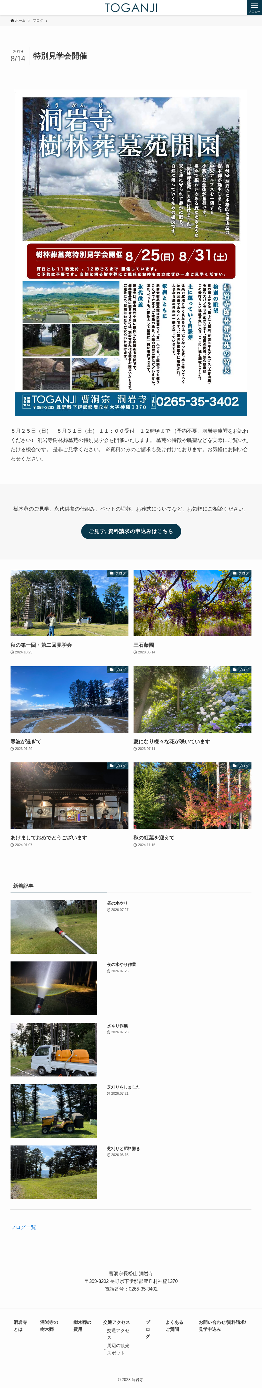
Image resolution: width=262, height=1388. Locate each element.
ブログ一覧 (23, 1227)
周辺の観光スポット (118, 1349)
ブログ (148, 1329)
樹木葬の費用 (82, 1326)
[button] (254, 7)
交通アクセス (116, 1322)
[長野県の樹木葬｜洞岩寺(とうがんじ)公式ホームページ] (131, 7)
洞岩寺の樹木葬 (49, 1326)
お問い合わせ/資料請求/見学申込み (222, 1326)
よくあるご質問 (174, 1326)
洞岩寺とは (20, 1326)
